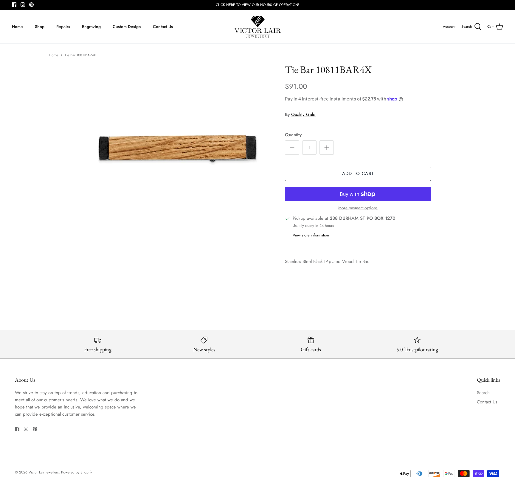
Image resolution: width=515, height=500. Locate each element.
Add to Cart (358, 173)
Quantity (293, 135)
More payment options (358, 207)
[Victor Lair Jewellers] (258, 27)
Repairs (63, 27)
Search (483, 392)
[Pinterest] (31, 4)
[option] (178, 148)
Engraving (91, 27)
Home (17, 27)
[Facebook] (14, 4)
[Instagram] (23, 4)
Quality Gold (303, 114)
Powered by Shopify (76, 472)
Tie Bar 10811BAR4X (80, 55)
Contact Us (163, 27)
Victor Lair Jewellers (44, 472)
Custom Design (127, 27)
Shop (39, 27)
